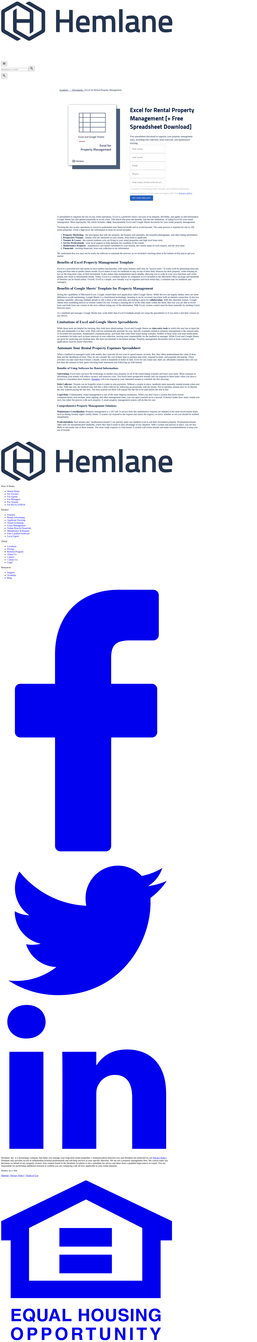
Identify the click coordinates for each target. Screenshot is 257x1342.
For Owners (12, 494)
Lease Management (16, 525)
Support (11, 572)
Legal (9, 562)
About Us (11, 554)
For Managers (13, 499)
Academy (11, 575)
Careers (10, 557)
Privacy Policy (159, 1158)
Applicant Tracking (16, 520)
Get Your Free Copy (141, 198)
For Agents (12, 496)
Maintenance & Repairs (18, 531)
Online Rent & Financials (19, 528)
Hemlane (95, 379)
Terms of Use (32, 1175)
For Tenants (12, 502)
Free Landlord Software (18, 533)
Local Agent (13, 536)
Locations (11, 546)
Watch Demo (13, 491)
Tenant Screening (15, 523)
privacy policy (185, 193)
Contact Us (12, 559)
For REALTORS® (16, 504)
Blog (9, 578)
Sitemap (5, 1175)
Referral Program (15, 551)
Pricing (10, 549)
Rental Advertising (16, 517)
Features (11, 515)
